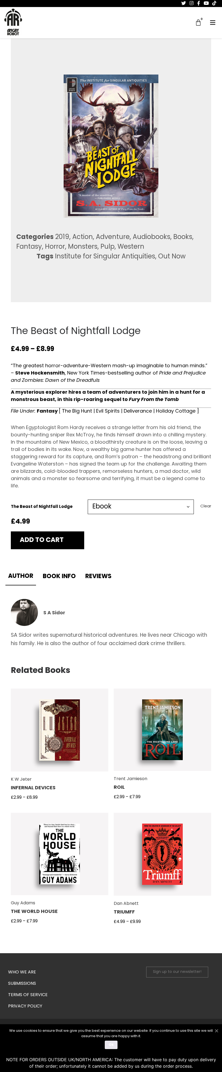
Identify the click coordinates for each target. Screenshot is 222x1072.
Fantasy (29, 247)
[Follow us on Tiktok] (214, 3)
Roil (119, 787)
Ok (111, 1045)
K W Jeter (21, 779)
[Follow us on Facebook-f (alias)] (198, 3)
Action (82, 237)
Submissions (22, 984)
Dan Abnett (126, 904)
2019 (62, 237)
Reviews (98, 577)
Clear (205, 506)
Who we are (22, 972)
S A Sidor (54, 613)
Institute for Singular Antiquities (105, 257)
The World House (34, 911)
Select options (59, 733)
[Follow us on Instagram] (192, 3)
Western (130, 247)
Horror (55, 247)
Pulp (107, 247)
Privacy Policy (25, 1006)
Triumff (124, 912)
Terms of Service (28, 995)
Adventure (113, 237)
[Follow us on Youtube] (206, 3)
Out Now (172, 257)
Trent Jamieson (130, 779)
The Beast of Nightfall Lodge (42, 507)
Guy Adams (23, 903)
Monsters (82, 247)
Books (182, 237)
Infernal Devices (33, 788)
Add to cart (42, 540)
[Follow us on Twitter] (183, 3)
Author (20, 576)
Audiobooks (151, 237)
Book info (59, 577)
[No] (216, 1030)
